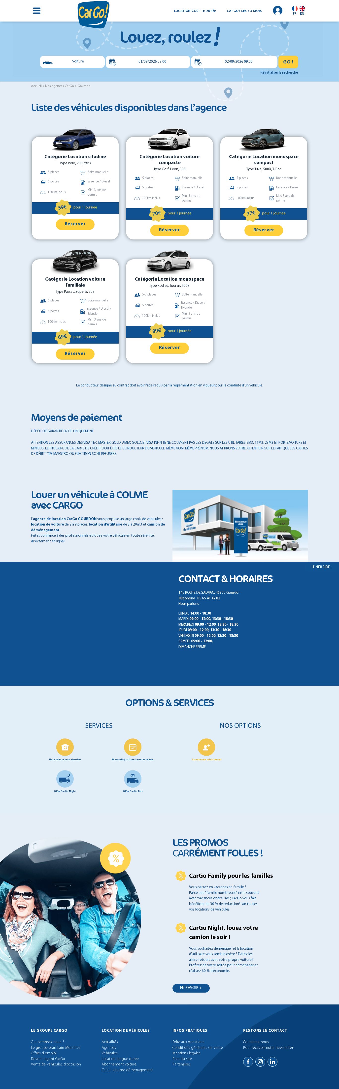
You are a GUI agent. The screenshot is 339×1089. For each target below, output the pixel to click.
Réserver (75, 224)
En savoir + (191, 988)
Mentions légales (186, 1053)
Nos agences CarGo (59, 86)
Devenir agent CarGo (48, 1059)
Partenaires (181, 1064)
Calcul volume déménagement (127, 1070)
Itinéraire (321, 567)
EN (302, 13)
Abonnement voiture (119, 1064)
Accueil (36, 86)
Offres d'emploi (44, 1053)
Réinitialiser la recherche (279, 73)
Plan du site (182, 1059)
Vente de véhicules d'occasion (56, 1064)
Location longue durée (120, 1059)
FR (295, 13)
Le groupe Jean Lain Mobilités (56, 1048)
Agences (109, 1048)
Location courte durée (195, 11)
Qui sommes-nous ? (47, 1042)
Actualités (110, 1042)
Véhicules (110, 1053)
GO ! (288, 62)
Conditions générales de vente (197, 1048)
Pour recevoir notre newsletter (268, 1048)
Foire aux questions (188, 1042)
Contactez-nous (256, 1042)
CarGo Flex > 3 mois (244, 11)
